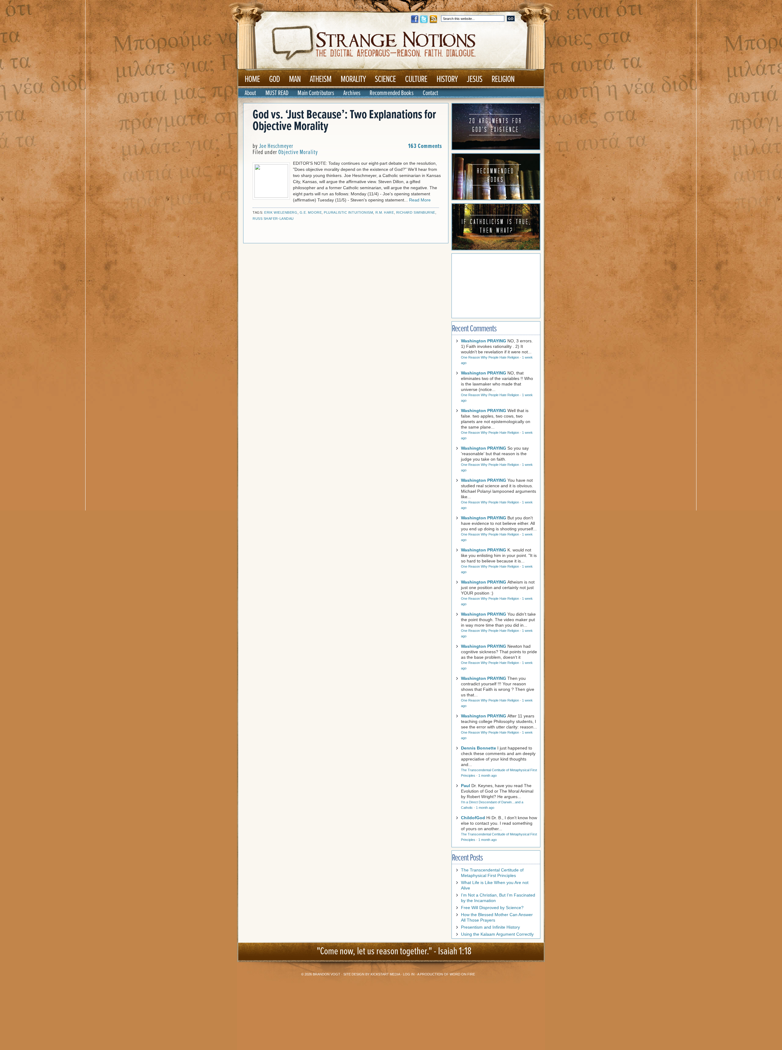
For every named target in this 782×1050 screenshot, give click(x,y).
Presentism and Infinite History (490, 927)
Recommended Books (392, 93)
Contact (430, 93)
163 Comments (425, 146)
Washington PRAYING (483, 340)
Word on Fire (462, 974)
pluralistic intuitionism (348, 212)
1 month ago (487, 775)
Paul (465, 785)
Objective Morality (298, 153)
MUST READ (277, 93)
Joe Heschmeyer (276, 146)
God (274, 80)
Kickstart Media (385, 974)
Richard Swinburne (415, 212)
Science (385, 80)
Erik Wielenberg (280, 212)
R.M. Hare (384, 212)
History (447, 80)
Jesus (474, 80)
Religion (502, 80)
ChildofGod (473, 817)
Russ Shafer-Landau (273, 218)
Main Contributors (316, 93)
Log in (409, 974)
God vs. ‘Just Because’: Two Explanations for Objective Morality (344, 121)
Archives (351, 93)
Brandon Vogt (326, 974)
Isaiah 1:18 (454, 951)
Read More (420, 199)
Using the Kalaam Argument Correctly (497, 934)
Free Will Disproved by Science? (492, 907)
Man (295, 80)
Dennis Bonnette (478, 748)
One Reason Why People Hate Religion (490, 357)
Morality (353, 80)
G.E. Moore (311, 212)
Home (252, 80)
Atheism (320, 80)
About (250, 93)
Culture (416, 80)
